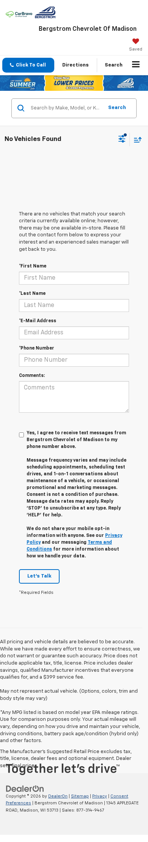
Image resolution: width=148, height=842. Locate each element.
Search (117, 107)
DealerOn (58, 796)
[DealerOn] (25, 788)
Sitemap (80, 796)
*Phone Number (36, 348)
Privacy (99, 796)
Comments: (32, 376)
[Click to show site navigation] (136, 65)
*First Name (32, 266)
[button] (28, 65)
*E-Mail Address (37, 321)
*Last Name (32, 293)
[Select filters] (122, 139)
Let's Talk (39, 576)
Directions (75, 65)
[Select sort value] (136, 139)
